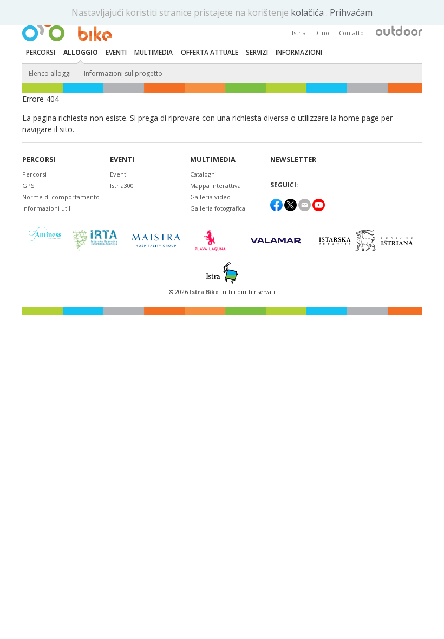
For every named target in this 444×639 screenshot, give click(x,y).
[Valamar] (275, 240)
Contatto (351, 33)
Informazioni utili (47, 208)
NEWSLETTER (293, 159)
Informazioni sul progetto (123, 73)
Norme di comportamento (61, 197)
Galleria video (210, 197)
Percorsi (39, 159)
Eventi (122, 159)
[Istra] (222, 273)
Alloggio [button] (80, 52)
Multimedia (213, 159)
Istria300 (122, 185)
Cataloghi (203, 174)
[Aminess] (45, 240)
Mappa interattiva (215, 185)
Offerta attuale (209, 52)
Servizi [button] (257, 52)
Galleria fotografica (217, 208)
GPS (28, 185)
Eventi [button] (116, 52)
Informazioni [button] (299, 52)
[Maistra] (156, 240)
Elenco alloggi (50, 73)
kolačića (308, 12)
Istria (299, 33)
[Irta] (94, 240)
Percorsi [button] (40, 52)
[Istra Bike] (67, 25)
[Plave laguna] (213, 240)
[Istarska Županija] (367, 240)
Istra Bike (205, 292)
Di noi (322, 33)
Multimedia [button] (153, 52)
